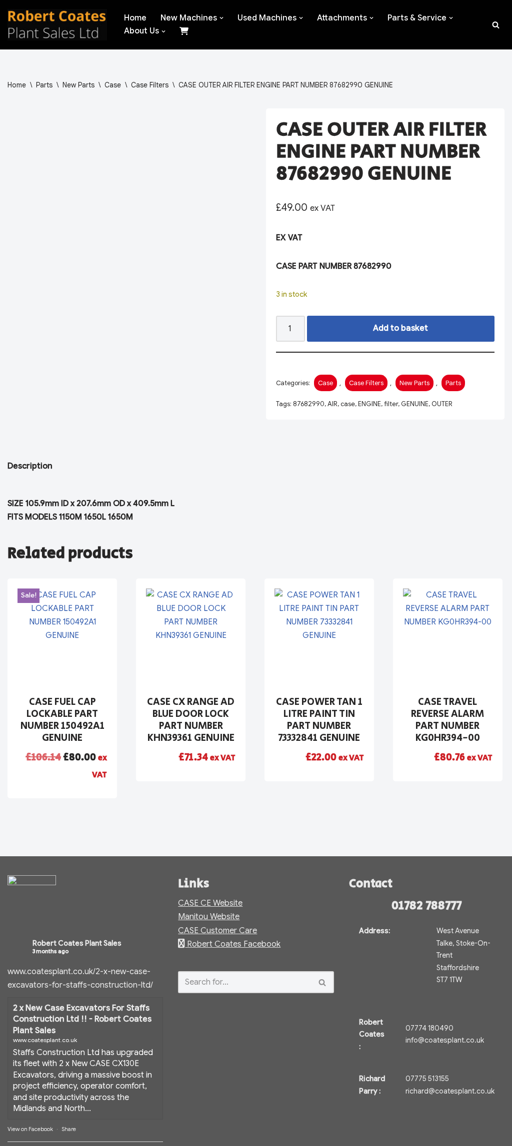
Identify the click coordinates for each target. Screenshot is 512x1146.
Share (69, 1129)
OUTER (442, 404)
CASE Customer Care (217, 931)
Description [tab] (30, 466)
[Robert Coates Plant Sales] (57, 24)
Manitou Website (209, 917)
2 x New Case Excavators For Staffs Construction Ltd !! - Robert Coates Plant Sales (82, 1019)
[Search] (496, 24)
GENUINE (414, 404)
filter (391, 404)
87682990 (308, 404)
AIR (333, 404)
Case (112, 84)
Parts (44, 84)
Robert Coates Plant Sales (77, 943)
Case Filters (149, 84)
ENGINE (369, 404)
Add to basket (400, 328)
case (347, 404)
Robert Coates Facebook (232, 944)
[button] (222, 18)
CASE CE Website (210, 903)
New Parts (78, 84)
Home (135, 18)
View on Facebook (30, 1129)
